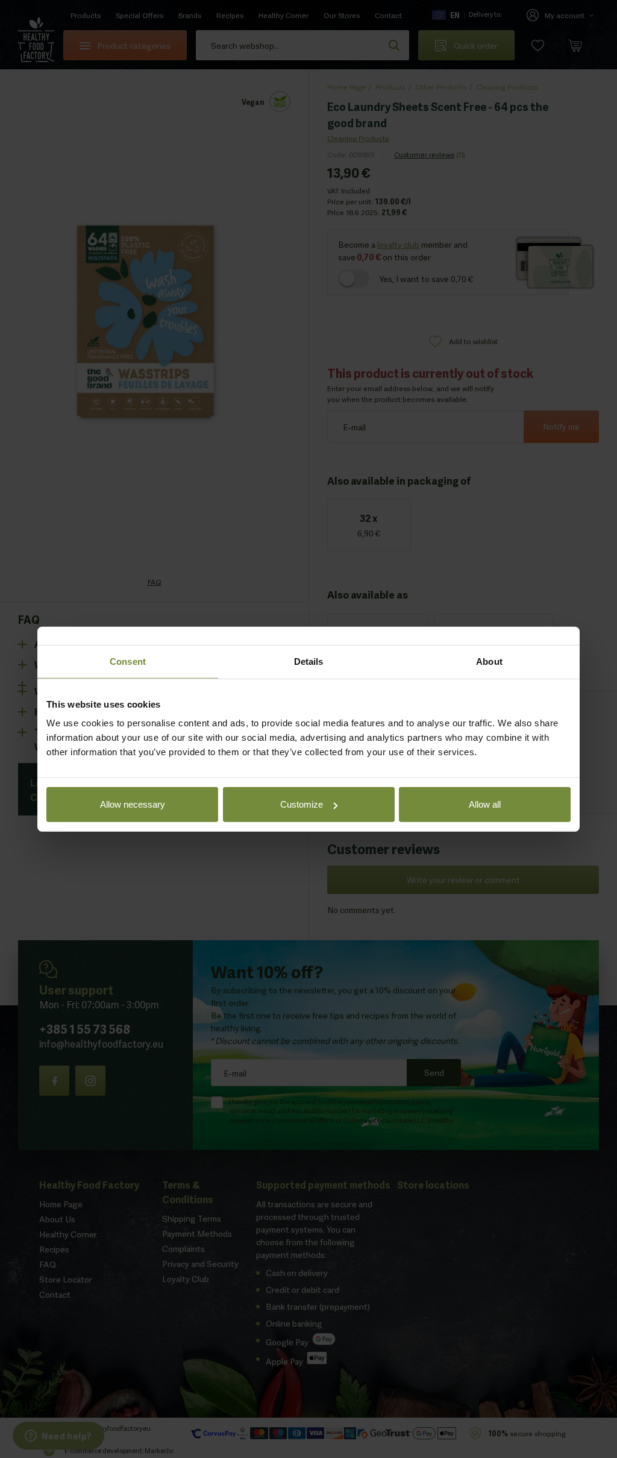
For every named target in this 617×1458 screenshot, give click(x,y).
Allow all (485, 804)
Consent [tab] (128, 661)
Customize (301, 804)
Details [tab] (309, 661)
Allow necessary (132, 804)
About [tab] (489, 661)
